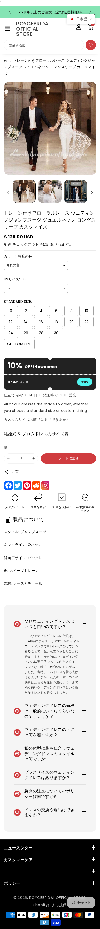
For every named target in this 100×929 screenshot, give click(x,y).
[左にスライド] (8, 192)
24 (10, 332)
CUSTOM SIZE (19, 344)
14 (26, 321)
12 (11, 321)
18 (56, 321)
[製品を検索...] (91, 45)
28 (41, 332)
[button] (7, 29)
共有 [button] (15, 471)
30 (56, 332)
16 (41, 321)
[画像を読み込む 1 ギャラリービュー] (24, 191)
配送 (7, 244)
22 (86, 321)
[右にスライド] (91, 192)
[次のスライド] (90, 12)
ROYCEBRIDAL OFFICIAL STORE (57, 897)
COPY (84, 381)
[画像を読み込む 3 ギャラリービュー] (75, 191)
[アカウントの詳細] (78, 27)
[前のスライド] (9, 12)
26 (26, 332)
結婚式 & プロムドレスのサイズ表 (36, 434)
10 (86, 310)
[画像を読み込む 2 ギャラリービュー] (49, 191)
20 (71, 321)
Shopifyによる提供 (50, 904)
